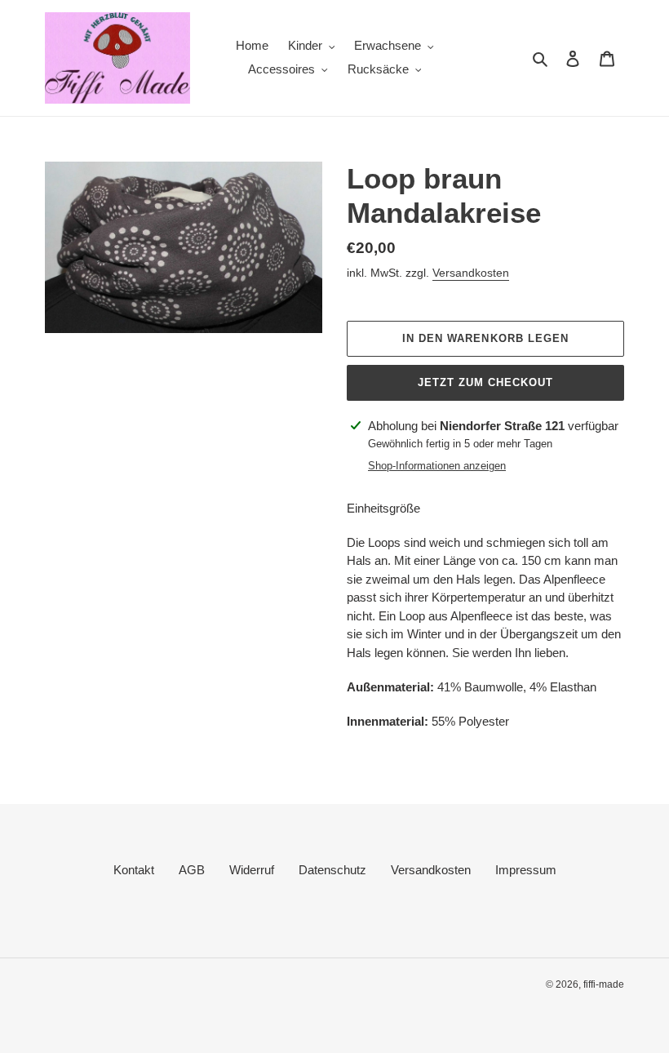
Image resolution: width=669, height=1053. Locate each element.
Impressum (525, 870)
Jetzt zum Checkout (486, 382)
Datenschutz (332, 870)
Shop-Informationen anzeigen (437, 466)
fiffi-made (603, 984)
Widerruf (251, 870)
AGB (192, 870)
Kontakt (133, 870)
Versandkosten (470, 272)
